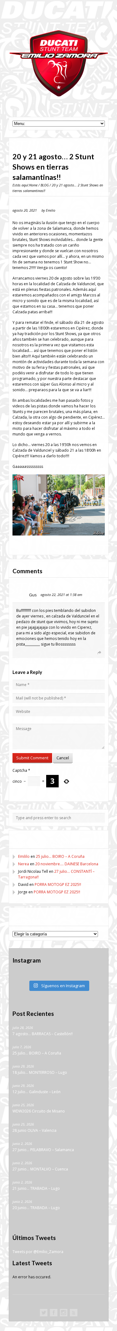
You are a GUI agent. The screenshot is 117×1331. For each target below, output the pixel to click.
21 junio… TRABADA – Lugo (36, 1188)
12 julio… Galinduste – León (36, 1091)
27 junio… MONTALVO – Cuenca (40, 1169)
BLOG (45, 185)
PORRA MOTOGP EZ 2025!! (58, 884)
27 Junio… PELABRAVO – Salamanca (43, 1149)
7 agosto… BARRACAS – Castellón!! (42, 1033)
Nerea (23, 864)
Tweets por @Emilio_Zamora (37, 1251)
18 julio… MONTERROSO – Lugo (39, 1072)
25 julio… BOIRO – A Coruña (60, 856)
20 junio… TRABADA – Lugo (36, 1207)
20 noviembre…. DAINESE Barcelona (66, 864)
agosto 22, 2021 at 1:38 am (61, 594)
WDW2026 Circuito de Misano (38, 1111)
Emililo (24, 856)
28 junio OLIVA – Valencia (34, 1130)
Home (33, 185)
